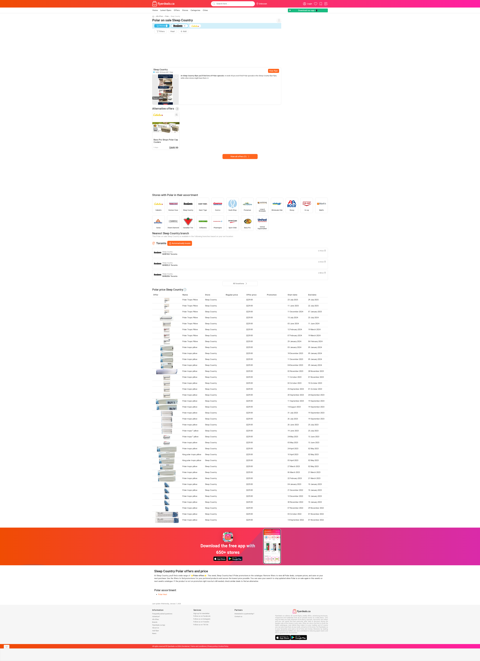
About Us (155, 628)
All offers (159, 16)
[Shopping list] (326, 4)
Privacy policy (212, 646)
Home (155, 10)
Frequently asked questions (162, 614)
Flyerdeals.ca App (158, 625)
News (154, 633)
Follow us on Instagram (201, 619)
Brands (154, 622)
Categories (195, 10)
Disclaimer (185, 646)
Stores (185, 10)
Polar (167, 16)
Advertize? (156, 616)
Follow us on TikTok (200, 625)
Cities (205, 10)
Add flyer (155, 631)
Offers (177, 10)
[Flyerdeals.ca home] (163, 4)
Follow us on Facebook (201, 616)
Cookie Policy (223, 646)
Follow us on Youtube (201, 622)
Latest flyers (165, 10)
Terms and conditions (198, 646)
